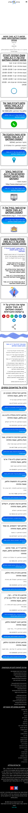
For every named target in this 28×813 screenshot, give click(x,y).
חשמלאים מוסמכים (22, 758)
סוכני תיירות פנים (23, 745)
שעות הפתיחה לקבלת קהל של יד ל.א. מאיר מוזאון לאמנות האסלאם (15, 351)
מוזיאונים (14, 46)
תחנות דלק (24, 717)
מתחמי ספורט (24, 733)
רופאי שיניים (24, 754)
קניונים (25, 715)
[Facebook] (16, 788)
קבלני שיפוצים (24, 756)
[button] (26, 2)
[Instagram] (12, 788)
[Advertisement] (14, 19)
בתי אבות (25, 723)
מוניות (25, 749)
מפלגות (25, 731)
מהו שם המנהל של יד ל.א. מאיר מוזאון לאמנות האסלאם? (14, 282)
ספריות (25, 719)
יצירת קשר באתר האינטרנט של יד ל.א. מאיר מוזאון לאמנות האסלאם (15, 364)
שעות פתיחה (24, 709)
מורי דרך (25, 735)
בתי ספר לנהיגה (23, 727)
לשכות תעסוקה (23, 739)
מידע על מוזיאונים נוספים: (17, 381)
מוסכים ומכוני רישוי (22, 725)
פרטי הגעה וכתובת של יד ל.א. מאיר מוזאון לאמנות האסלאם (15, 360)
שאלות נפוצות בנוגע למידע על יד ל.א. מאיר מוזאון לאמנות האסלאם (15, 372)
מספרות (25, 760)
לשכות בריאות (24, 741)
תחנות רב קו (24, 743)
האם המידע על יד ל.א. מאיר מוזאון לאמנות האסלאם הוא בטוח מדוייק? (14, 277)
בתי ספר (25, 711)
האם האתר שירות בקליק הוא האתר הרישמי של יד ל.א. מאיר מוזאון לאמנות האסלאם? (15, 270)
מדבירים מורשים (23, 747)
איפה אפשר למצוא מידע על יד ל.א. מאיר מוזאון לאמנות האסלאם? (14, 250)
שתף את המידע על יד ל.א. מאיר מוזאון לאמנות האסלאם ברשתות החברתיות (15, 377)
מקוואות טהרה (24, 737)
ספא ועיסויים (24, 751)
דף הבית (14, 42)
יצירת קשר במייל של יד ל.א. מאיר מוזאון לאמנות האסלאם (15, 368)
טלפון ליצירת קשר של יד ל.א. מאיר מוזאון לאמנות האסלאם (15, 355)
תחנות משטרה (23, 729)
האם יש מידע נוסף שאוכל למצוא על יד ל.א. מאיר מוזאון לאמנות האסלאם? (16, 264)
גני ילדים (25, 713)
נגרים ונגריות (24, 762)
